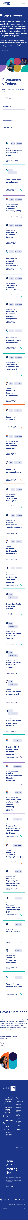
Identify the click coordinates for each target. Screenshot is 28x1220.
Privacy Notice (11, 1204)
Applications (19, 1104)
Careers (18, 1118)
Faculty (18, 1125)
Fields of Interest (7, 127)
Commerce (19, 1139)
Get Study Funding (18, 1122)
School (5, 113)
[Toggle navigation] (23, 3)
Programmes (19, 1101)
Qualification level (8, 120)
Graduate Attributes (18, 1111)
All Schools (19, 1133)
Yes (3, 1045)
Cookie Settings (21, 1204)
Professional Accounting (19, 1147)
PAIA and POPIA (21, 1213)
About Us (18, 1107)
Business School (20, 1136)
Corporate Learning (18, 1115)
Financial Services (18, 1143)
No (3, 1043)
